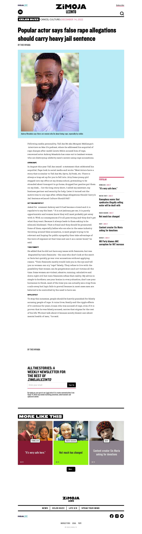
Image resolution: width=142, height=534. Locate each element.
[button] (21, 10)
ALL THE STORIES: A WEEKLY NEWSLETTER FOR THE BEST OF (47, 374)
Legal (47, 393)
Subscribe (120, 5)
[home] (71, 8)
